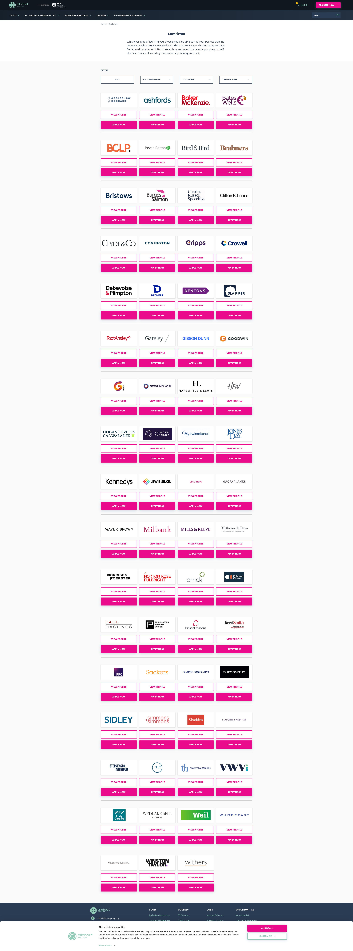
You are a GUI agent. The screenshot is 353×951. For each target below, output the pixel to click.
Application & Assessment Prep (40, 15)
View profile (118, 114)
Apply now (118, 124)
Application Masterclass (159, 915)
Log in (302, 5)
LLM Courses (184, 920)
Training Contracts (215, 920)
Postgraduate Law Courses (128, 15)
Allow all (267, 928)
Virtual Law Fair (242, 915)
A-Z (117, 79)
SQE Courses (183, 915)
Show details (105, 945)
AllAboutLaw (19, 5)
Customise (265, 936)
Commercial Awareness (76, 15)
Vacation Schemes (215, 915)
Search (338, 15)
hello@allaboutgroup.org (108, 918)
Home (103, 24)
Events (13, 15)
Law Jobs (101, 15)
